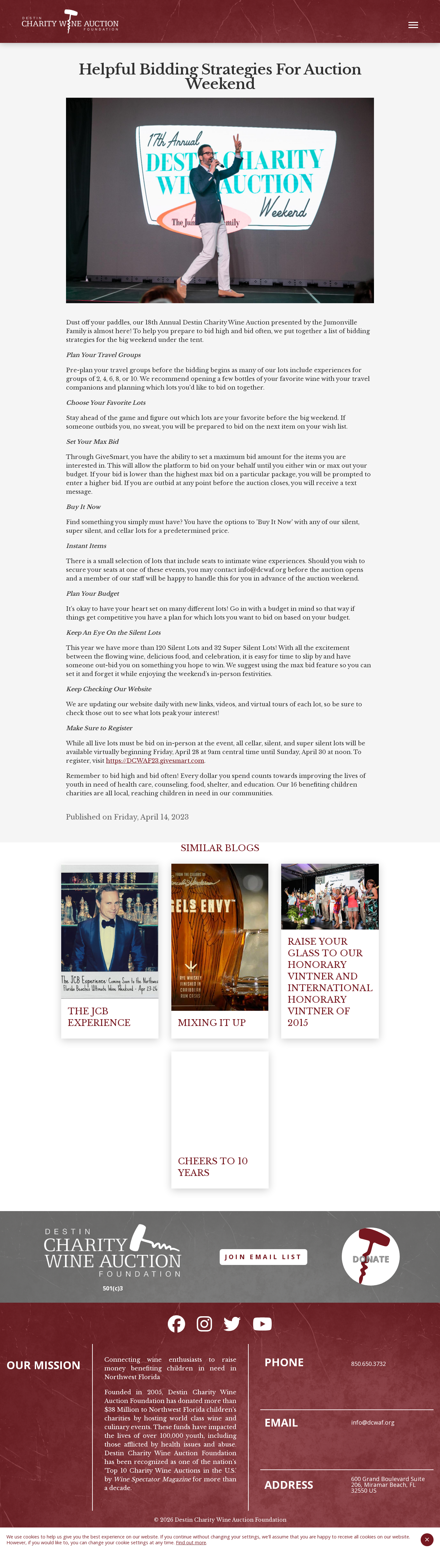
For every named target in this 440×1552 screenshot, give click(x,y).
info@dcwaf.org (373, 1422)
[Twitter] (232, 1323)
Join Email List (263, 1256)
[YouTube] (262, 1323)
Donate (370, 1259)
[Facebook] (176, 1323)
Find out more (191, 1542)
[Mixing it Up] (220, 937)
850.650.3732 (368, 1364)
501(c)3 (113, 1288)
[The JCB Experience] (109, 931)
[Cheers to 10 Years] (220, 1100)
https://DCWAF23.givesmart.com (155, 760)
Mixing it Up (212, 1023)
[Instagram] (204, 1323)
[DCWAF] (70, 21)
